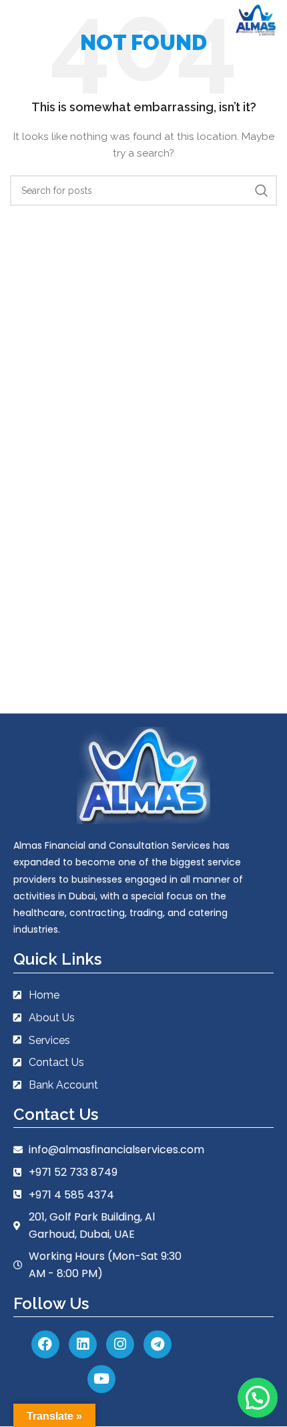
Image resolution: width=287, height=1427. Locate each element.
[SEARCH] (261, 190)
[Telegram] (158, 1344)
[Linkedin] (83, 1344)
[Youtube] (101, 1379)
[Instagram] (120, 1344)
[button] (258, 1398)
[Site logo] (255, 19)
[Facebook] (45, 1344)
